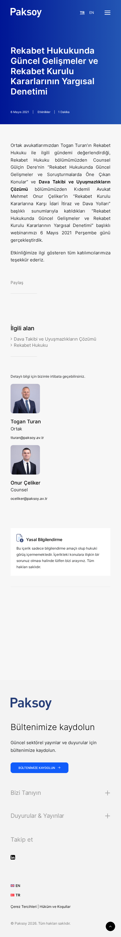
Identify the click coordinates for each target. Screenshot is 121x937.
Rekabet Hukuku (31, 345)
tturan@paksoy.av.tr (27, 437)
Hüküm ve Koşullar (55, 906)
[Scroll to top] (110, 926)
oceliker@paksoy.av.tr (29, 498)
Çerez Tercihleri (24, 906)
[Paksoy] (26, 12)
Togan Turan (26, 421)
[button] (107, 12)
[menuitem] (17, 885)
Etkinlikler (44, 112)
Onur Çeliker (26, 483)
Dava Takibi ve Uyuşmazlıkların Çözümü (55, 339)
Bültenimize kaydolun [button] (37, 767)
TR (82, 12)
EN (91, 12)
